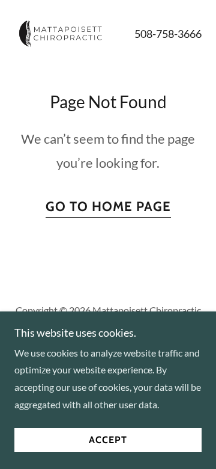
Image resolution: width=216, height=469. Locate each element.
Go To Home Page (108, 206)
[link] (61, 34)
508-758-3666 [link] (168, 33)
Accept (108, 440)
